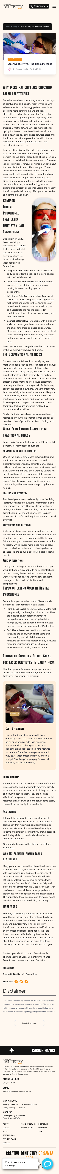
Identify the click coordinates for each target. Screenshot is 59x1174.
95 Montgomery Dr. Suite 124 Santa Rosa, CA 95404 (14, 1116)
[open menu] (54, 6)
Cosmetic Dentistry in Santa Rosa (20, 974)
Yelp (40, 1131)
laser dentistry (31, 114)
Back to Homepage (29, 1023)
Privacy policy (27, 1128)
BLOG (5, 1131)
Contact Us (14, 714)
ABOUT (5, 1124)
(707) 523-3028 (9, 1083)
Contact (7, 953)
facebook (42, 1128)
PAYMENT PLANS (9, 1139)
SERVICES (7, 1128)
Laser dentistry (11, 150)
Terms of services (29, 1124)
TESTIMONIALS (8, 1135)
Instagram (43, 1124)
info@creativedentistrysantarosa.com (17, 1091)
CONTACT (7, 1143)
